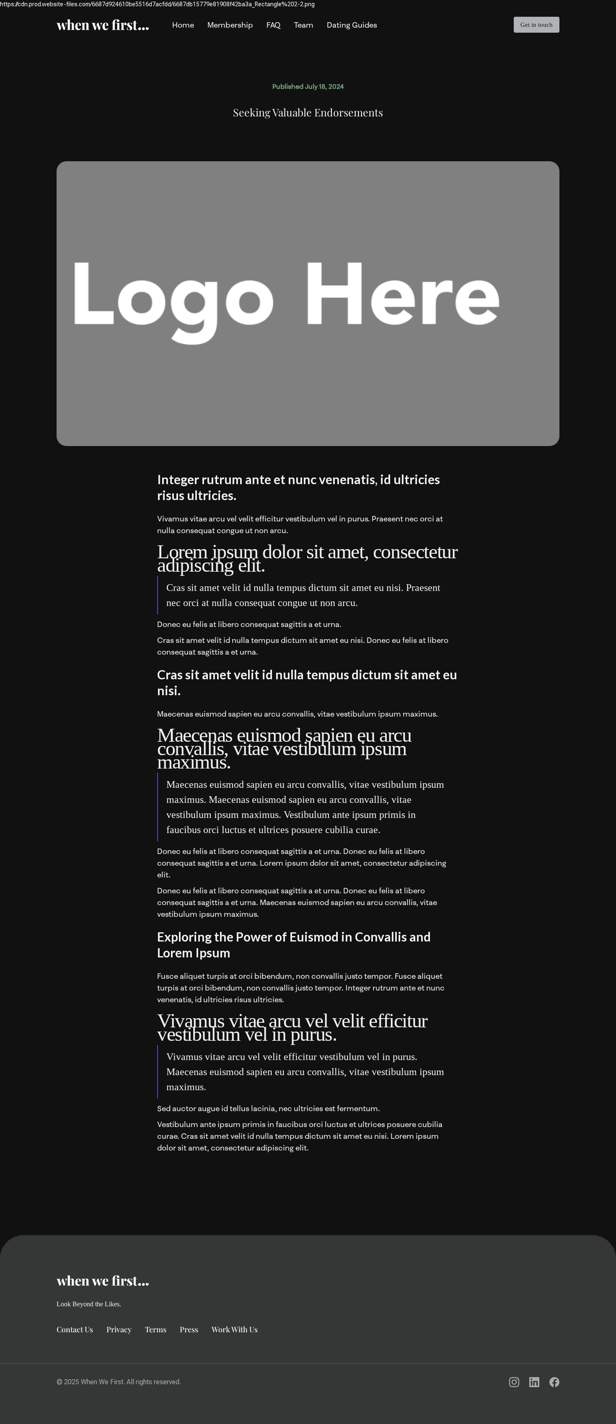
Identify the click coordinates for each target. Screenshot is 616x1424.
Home (183, 25)
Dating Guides (352, 25)
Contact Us (75, 1329)
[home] (103, 24)
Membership (230, 25)
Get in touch (536, 24)
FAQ (273, 25)
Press (189, 1329)
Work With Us (235, 1329)
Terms (155, 1329)
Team (303, 25)
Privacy (119, 1329)
